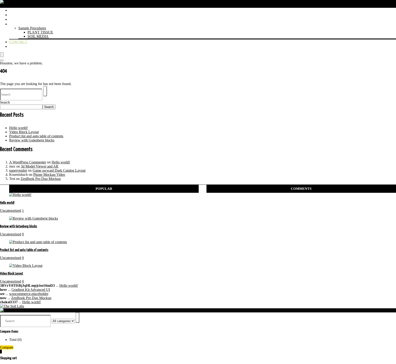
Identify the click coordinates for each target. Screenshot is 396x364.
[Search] (2, 60)
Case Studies (21, 19)
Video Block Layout (24, 132)
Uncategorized (10, 210)
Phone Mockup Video (49, 174)
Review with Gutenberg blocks (31, 140)
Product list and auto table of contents (36, 136)
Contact (18, 41)
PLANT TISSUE (40, 32)
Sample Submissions (29, 24)
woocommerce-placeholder (28, 294)
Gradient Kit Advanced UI (30, 290)
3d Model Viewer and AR (39, 166)
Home (15, 10)
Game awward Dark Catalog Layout (59, 170)
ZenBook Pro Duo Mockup (41, 179)
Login (15, 46)
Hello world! (18, 128)
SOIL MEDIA (38, 36)
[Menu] (2, 54)
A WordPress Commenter (27, 162)
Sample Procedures (32, 28)
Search (5, 102)
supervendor (18, 170)
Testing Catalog (26, 14)
